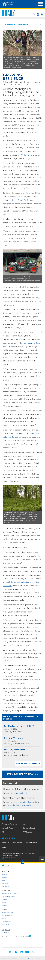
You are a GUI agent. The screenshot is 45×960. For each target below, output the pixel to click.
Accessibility (39, 958)
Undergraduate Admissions (10, 893)
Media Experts (31, 843)
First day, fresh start (14, 749)
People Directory (7, 915)
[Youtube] (27, 952)
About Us (4, 874)
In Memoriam (17, 843)
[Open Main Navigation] (40, 4)
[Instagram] (10, 952)
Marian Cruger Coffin (20, 200)
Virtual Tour (5, 883)
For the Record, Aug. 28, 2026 (19, 726)
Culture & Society (29, 828)
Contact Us (5, 932)
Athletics (5, 832)
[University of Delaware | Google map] (30, 937)
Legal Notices (30, 958)
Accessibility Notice (7, 912)
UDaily (4, 880)
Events (4, 847)
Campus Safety (6, 921)
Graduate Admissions (8, 896)
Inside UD (5, 843)
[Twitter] (32, 952)
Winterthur (25, 155)
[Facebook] (16, 952)
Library (4, 902)
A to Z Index (5, 924)
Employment (5, 886)
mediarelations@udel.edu (26, 802)
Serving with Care (13, 737)
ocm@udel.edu (21, 793)
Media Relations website (20, 805)
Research (26, 824)
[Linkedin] (21, 952)
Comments (22, 958)
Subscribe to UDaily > (24, 774)
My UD (4, 918)
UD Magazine (28, 832)
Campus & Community (10, 824)
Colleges (4, 899)
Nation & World (7, 828)
